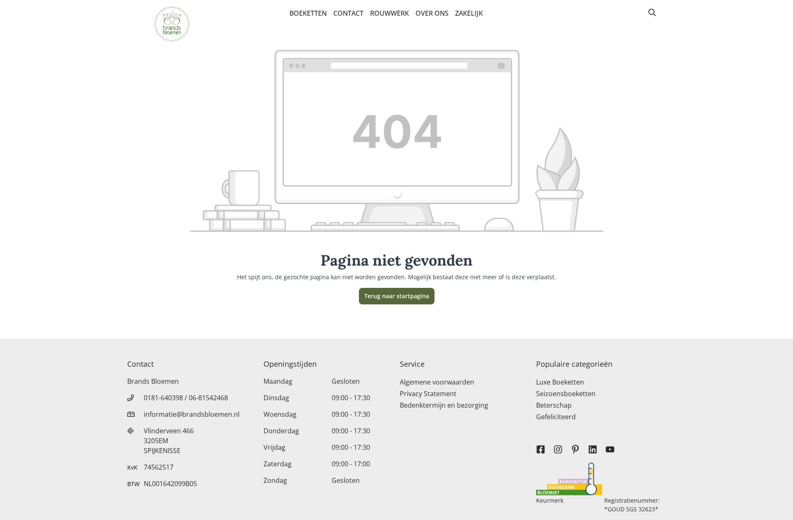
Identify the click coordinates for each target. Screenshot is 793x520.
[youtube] (610, 445)
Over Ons (432, 13)
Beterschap (554, 405)
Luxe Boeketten (560, 382)
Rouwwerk (389, 13)
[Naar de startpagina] (171, 24)
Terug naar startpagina (396, 296)
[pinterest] (575, 445)
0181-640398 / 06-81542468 (186, 397)
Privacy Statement (428, 393)
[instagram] (558, 445)
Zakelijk (469, 13)
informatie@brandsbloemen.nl (192, 414)
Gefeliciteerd (556, 416)
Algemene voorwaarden (437, 382)
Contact (348, 13)
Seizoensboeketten (566, 393)
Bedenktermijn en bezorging (444, 405)
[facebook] (540, 445)
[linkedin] (592, 445)
